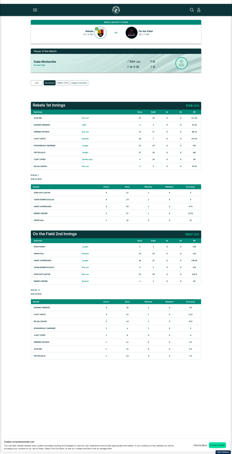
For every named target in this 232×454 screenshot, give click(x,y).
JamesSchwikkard (42, 206)
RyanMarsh (39, 246)
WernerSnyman (41, 132)
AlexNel (38, 118)
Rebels (90, 31)
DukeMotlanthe (42, 192)
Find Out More (200, 445)
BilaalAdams (40, 166)
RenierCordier (40, 213)
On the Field (146, 31)
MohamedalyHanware (44, 145)
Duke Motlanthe (45, 61)
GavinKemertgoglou (44, 199)
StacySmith (40, 138)
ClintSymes (39, 159)
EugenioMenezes (42, 125)
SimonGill (39, 220)
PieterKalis (39, 152)
